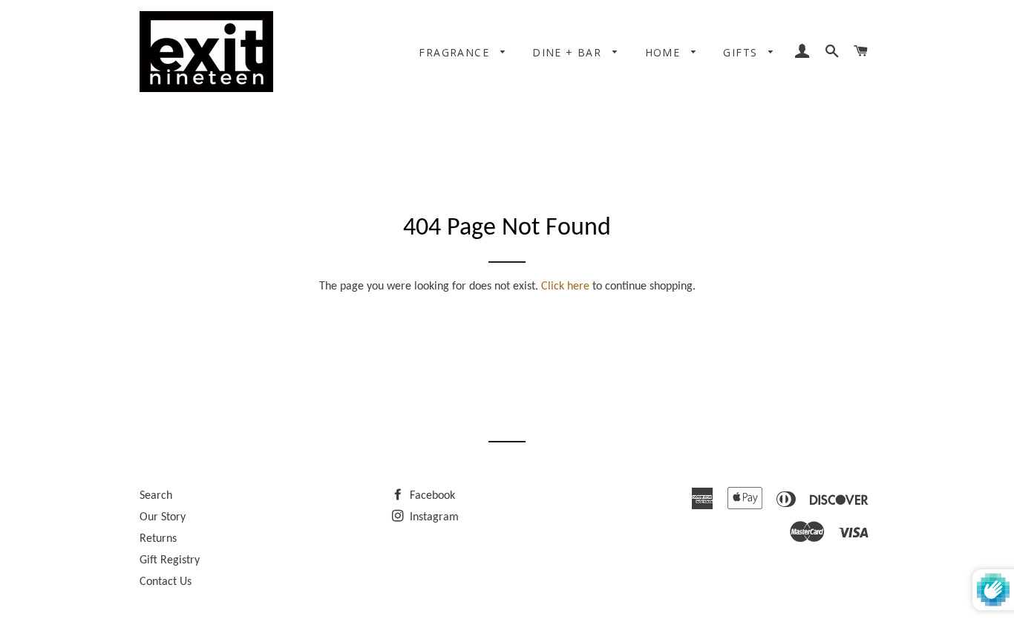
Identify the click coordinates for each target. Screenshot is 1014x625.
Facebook (431, 496)
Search (156, 496)
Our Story (163, 517)
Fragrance (456, 52)
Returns (158, 539)
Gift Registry (170, 560)
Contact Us (166, 582)
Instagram (433, 517)
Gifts (742, 52)
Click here (565, 286)
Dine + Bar (568, 52)
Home (664, 52)
